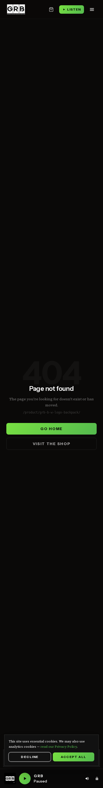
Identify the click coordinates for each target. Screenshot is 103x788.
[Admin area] (97, 778)
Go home (51, 428)
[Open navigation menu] (92, 9)
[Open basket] (51, 9)
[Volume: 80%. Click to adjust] (87, 778)
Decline (29, 757)
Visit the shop (52, 443)
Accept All (73, 757)
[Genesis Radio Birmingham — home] (16, 9)
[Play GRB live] (25, 778)
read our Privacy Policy (58, 747)
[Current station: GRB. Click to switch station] (10, 778)
